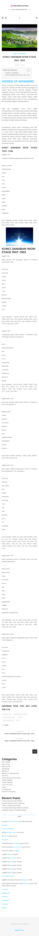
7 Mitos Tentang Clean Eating (11, 805)
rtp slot (6, 836)
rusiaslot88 (5, 900)
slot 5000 (5, 889)
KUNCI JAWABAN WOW (9, 717)
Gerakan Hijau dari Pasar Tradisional (13, 803)
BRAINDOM (5, 769)
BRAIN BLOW (6, 766)
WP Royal (25, 924)
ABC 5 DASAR (6, 762)
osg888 (17, 850)
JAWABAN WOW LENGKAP (20, 714)
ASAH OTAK (5, 764)
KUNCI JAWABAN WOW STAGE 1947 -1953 (18, 75)
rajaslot (9, 854)
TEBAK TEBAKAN (7, 782)
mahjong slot (6, 893)
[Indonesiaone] (19, 6)
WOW (17, 720)
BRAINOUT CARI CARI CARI (10, 773)
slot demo (5, 904)
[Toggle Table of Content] (28, 70)
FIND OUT (5, 775)
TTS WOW (20, 717)
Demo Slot (26, 883)
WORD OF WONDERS (19, 54)
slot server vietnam (8, 876)
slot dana (5, 825)
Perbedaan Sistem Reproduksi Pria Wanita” (15, 808)
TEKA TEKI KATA (7, 785)
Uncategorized (6, 789)
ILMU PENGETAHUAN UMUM (11, 778)
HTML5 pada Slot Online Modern (12, 801)
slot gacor (5, 839)
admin (6, 725)
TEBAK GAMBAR (7, 780)
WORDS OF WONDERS (12, 73)
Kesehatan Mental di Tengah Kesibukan (14, 810)
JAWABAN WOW (7, 714)
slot (11, 861)
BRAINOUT (5, 771)
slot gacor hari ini (13, 821)
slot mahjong (17, 843)
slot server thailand (8, 829)
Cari (35, 751)
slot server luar (17, 847)
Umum (4, 787)
